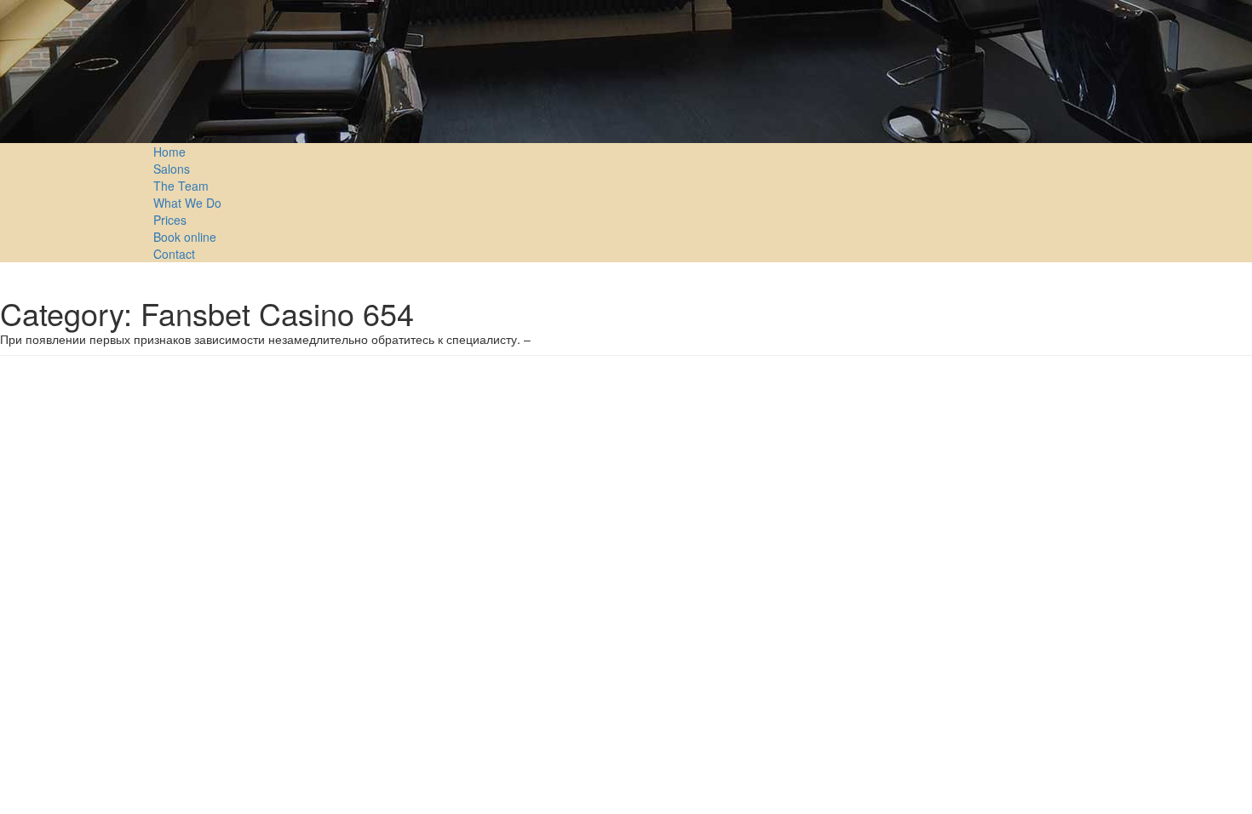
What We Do (187, 202)
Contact (174, 253)
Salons (171, 168)
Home (169, 151)
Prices (170, 219)
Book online (184, 236)
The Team (181, 185)
